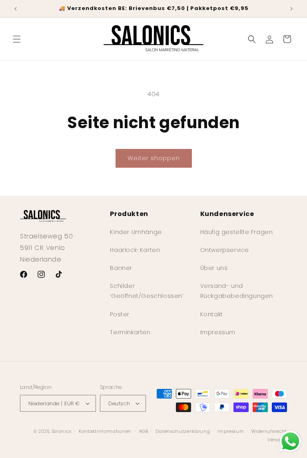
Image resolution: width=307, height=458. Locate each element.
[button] (17, 39)
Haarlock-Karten (135, 250)
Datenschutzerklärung (182, 431)
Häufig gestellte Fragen (236, 232)
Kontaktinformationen (105, 431)
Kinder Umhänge (135, 232)
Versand (277, 439)
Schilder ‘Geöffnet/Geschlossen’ (146, 291)
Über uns (214, 268)
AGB (143, 431)
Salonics (62, 431)
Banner (121, 268)
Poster (120, 314)
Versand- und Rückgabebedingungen (236, 291)
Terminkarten (130, 332)
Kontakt (211, 314)
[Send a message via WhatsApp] (290, 441)
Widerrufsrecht (269, 431)
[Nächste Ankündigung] (291, 9)
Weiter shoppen (154, 158)
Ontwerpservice (224, 250)
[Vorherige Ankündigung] (15, 9)
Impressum (217, 332)
